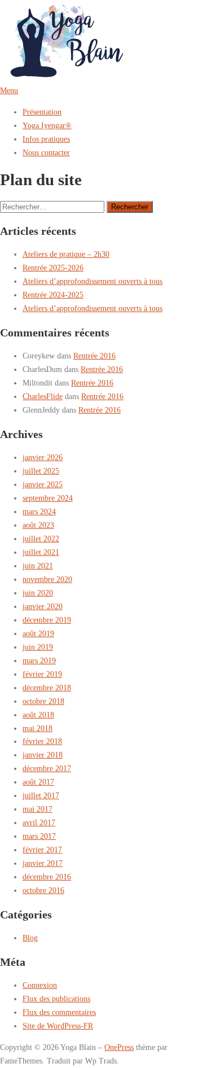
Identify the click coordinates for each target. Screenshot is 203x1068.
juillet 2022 (41, 538)
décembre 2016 (47, 876)
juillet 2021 (41, 552)
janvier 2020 (43, 606)
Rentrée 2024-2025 (53, 294)
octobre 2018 (43, 701)
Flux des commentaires (59, 1012)
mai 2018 (37, 728)
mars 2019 (39, 660)
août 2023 (38, 524)
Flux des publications (56, 998)
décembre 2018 (47, 687)
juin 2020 (38, 592)
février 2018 (42, 741)
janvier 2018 (43, 754)
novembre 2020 (47, 579)
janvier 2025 (43, 484)
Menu (9, 90)
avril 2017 (39, 822)
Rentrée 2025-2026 (53, 267)
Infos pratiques (46, 138)
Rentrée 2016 (94, 355)
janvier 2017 (43, 863)
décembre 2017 (47, 768)
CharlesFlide (43, 396)
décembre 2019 (47, 619)
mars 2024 (39, 511)
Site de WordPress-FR (58, 1025)
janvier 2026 (43, 457)
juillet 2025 (41, 470)
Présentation (42, 111)
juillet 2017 (41, 795)
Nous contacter (46, 152)
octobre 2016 (43, 890)
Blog (30, 937)
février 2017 (42, 849)
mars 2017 (39, 836)
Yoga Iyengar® (47, 125)
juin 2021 (38, 565)
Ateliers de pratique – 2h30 (66, 254)
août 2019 (38, 633)
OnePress (119, 1047)
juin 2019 (38, 646)
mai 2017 (37, 808)
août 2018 (38, 714)
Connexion (40, 985)
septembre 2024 (48, 497)
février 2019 (42, 674)
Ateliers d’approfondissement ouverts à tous (92, 281)
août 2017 (38, 781)
